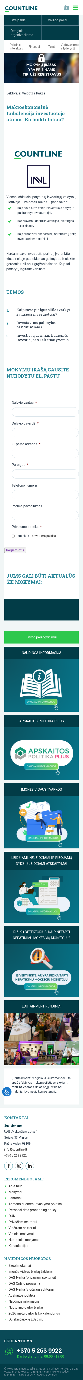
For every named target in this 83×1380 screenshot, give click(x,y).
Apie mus (16, 1186)
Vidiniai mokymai (21, 1234)
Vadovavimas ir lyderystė (70, 46)
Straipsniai (18, 20)
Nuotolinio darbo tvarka (26, 1307)
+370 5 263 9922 (15, 1155)
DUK (12, 1216)
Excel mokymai (20, 1266)
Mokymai (15, 1192)
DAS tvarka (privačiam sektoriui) (32, 1278)
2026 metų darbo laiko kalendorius (34, 1313)
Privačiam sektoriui (23, 1222)
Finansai (34, 47)
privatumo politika (44, 536)
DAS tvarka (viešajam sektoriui (31, 1289)
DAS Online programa (24, 1283)
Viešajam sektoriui (22, 1228)
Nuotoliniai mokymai (24, 1240)
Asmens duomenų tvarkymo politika (35, 1204)
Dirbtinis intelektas (16, 46)
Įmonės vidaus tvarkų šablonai (31, 1272)
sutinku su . (37, 536)
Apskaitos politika (22, 1295)
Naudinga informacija (24, 1301)
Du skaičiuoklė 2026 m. (26, 1319)
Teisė (52, 47)
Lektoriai (15, 1198)
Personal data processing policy (33, 1210)
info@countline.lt (15, 1149)
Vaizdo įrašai (57, 20)
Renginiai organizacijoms (22, 33)
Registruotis (15, 550)
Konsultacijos (19, 1246)
